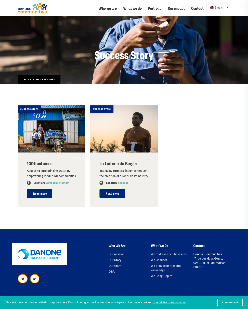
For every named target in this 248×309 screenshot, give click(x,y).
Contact (197, 8)
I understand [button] (230, 302)
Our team (115, 266)
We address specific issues (169, 254)
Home (27, 79)
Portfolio (154, 8)
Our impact (176, 8)
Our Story (115, 260)
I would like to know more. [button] (169, 302)
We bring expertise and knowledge (166, 268)
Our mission (116, 254)
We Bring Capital (162, 276)
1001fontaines (39, 163)
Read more (40, 193)
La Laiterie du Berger (118, 163)
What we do (132, 8)
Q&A (112, 271)
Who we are (108, 8)
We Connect (159, 260)
